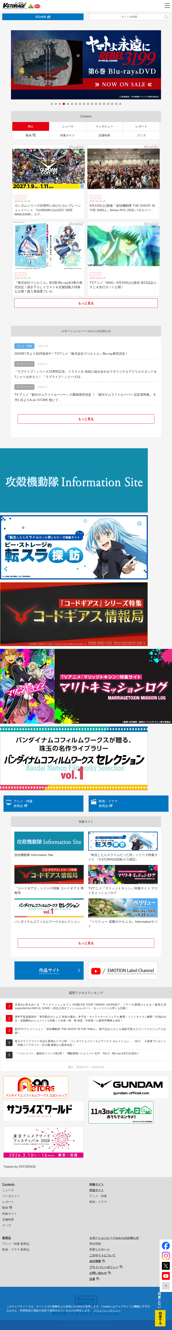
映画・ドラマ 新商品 (15, 1249)
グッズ (141, 135)
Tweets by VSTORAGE (19, 1166)
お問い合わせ (98, 1273)
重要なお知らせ (99, 1249)
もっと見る (86, 303)
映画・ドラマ (98, 1201)
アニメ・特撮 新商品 (15, 1243)
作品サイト (96, 1190)
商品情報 (95, 1243)
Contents (8, 1184)
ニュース (67, 126)
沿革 (92, 1279)
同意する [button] (160, 1318)
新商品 (6, 1238)
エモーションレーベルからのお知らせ (114, 1238)
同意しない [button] (159, 1300)
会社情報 (95, 1261)
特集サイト (67, 135)
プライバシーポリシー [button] (107, 1310)
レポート (141, 126)
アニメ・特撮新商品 (23, 803)
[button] (52, 104)
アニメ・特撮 (98, 1196)
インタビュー (104, 126)
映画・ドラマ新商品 (108, 803)
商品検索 (40, 16)
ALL (30, 126)
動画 (29, 135)
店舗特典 (104, 135)
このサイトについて (102, 1255)
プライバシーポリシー (103, 1267)
